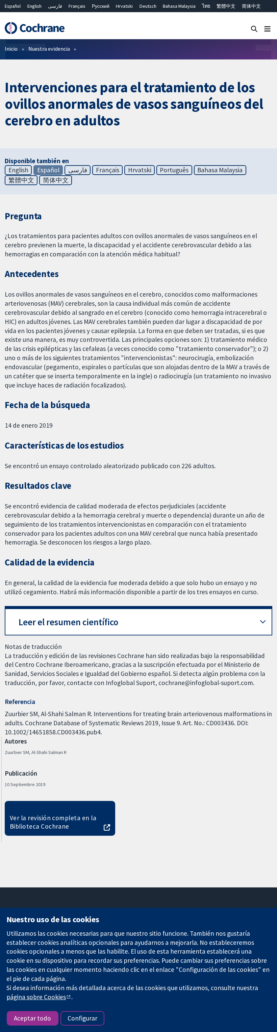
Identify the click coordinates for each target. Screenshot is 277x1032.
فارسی (55, 6)
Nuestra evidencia (49, 48)
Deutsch (148, 6)
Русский (100, 6)
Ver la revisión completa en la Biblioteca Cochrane (53, 822)
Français (77, 6)
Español (13, 6)
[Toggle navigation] (267, 28)
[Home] (34, 28)
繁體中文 (226, 6)
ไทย (206, 6)
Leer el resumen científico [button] (68, 622)
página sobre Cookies (36, 997)
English (34, 6)
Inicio (11, 48)
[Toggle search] (254, 28)
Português (174, 170)
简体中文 (251, 6)
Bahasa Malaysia (179, 6)
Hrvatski (124, 6)
